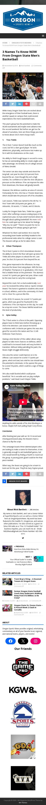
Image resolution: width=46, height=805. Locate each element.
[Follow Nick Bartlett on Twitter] (23, 538)
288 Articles (34, 509)
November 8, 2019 (11, 65)
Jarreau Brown (23, 601)
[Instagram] (35, 641)
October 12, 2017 (9, 601)
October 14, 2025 (21, 584)
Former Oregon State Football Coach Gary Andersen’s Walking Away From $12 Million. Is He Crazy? (28, 594)
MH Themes (23, 803)
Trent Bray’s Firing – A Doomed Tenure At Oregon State (27, 580)
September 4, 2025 (22, 612)
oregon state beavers (18, 481)
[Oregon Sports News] (23, 32)
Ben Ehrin (33, 584)
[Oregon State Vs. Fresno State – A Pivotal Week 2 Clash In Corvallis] (7, 608)
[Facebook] (10, 641)
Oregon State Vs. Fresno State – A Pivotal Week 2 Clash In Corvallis (28, 607)
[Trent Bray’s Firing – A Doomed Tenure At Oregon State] (7, 581)
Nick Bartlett (25, 65)
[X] (23, 641)
